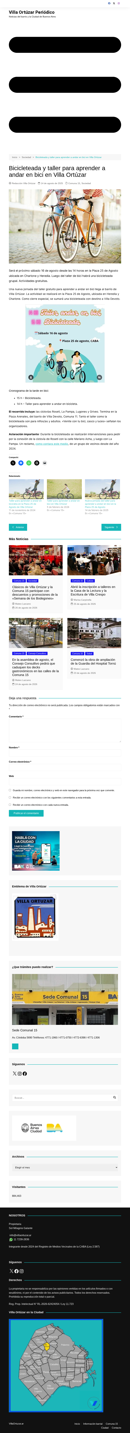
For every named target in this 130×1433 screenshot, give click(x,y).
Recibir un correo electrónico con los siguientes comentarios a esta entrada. (52, 797)
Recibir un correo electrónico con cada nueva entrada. (41, 804)
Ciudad (104, 1428)
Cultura (90, 581)
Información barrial (92, 1424)
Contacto (116, 1428)
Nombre (14, 747)
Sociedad (86, 183)
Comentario (16, 716)
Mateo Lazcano (23, 603)
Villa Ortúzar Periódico (32, 12)
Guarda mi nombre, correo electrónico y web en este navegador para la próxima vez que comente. (64, 790)
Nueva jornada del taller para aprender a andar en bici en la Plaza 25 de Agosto (100, 503)
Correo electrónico (20, 761)
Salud (89, 653)
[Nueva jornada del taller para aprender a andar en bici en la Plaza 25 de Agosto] (102, 489)
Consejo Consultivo (37, 653)
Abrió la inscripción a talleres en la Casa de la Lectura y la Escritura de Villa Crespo (93, 590)
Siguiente (109, 527)
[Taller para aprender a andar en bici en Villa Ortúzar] (64, 489)
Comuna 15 (74, 183)
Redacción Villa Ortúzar (24, 183)
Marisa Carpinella (82, 600)
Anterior (20, 527)
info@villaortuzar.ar (20, 1235)
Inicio (77, 1424)
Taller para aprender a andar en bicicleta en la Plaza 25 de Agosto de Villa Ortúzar (25, 503)
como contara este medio (52, 443)
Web (11, 776)
